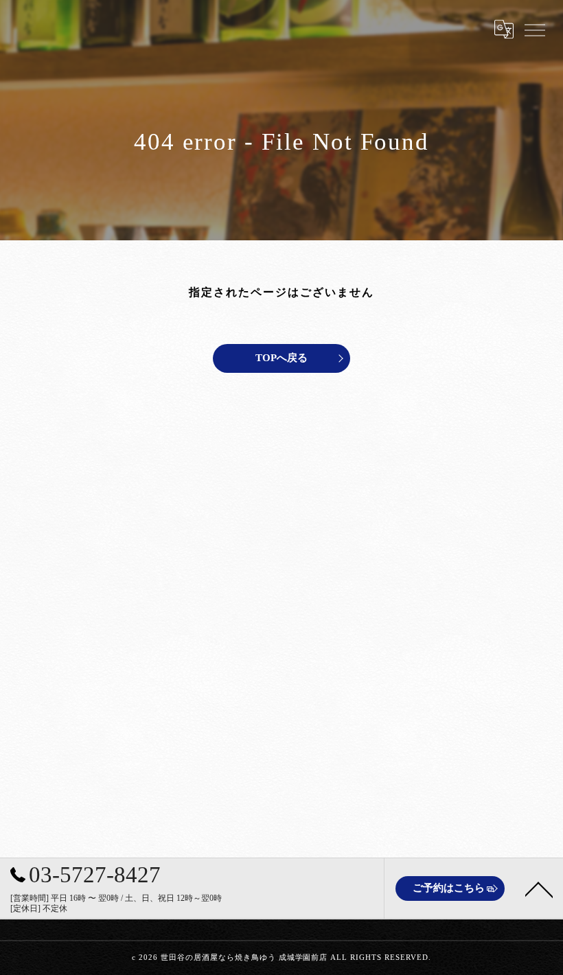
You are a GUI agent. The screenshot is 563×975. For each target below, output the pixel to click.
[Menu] (534, 29)
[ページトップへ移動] (539, 888)
